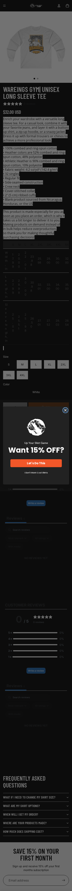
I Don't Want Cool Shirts (35, 472)
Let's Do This (36, 463)
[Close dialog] (65, 410)
